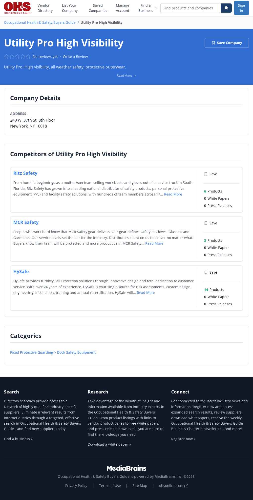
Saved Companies (98, 8)
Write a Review (75, 56)
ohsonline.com (171, 485)
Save (213, 174)
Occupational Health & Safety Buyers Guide (40, 22)
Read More (173, 194)
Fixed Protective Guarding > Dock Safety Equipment (53, 352)
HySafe (21, 271)
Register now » (183, 438)
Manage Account (122, 8)
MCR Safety (26, 222)
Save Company (229, 42)
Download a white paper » (109, 444)
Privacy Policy (76, 485)
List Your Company (70, 8)
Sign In (241, 8)
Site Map (140, 485)
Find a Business (145, 8)
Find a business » (18, 438)
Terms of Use (110, 485)
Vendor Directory (45, 8)
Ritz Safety (25, 173)
